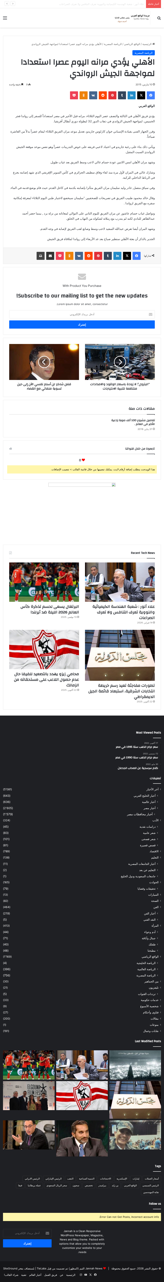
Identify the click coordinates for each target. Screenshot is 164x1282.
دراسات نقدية (148, 826)
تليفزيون (154, 987)
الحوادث (154, 882)
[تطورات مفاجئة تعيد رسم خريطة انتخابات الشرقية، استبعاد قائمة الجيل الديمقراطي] (120, 655)
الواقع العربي (130, 1185)
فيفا (20, 1185)
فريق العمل (50, 1274)
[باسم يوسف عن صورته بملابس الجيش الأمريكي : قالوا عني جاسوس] (135, 1134)
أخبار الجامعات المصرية (142, 863)
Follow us (155, 1203)
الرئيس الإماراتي (53, 1178)
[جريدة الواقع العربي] (132, 18)
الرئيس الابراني (32, 1178)
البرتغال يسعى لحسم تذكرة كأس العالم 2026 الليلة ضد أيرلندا (109, 4)
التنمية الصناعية (86, 1178)
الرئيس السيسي (150, 1185)
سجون (76, 1185)
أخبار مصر (150, 808)
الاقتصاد (154, 851)
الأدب (155, 820)
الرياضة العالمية (146, 969)
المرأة (155, 925)
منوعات (154, 1024)
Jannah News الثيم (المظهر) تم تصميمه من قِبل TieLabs (69, 1268)
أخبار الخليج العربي (145, 795)
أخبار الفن (150, 913)
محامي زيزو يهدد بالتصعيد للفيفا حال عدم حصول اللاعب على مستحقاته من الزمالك (46, 679)
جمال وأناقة (149, 938)
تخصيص (89, 1185)
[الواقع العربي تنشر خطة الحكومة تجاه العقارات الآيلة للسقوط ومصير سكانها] (29, 1134)
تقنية (23, 1274)
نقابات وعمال (151, 1031)
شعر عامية (149, 832)
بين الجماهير (151, 981)
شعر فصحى (148, 839)
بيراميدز (102, 1185)
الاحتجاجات (105, 1178)
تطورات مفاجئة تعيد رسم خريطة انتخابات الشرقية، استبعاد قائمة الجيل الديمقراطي (121, 691)
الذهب (70, 1178)
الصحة (155, 900)
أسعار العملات (152, 1178)
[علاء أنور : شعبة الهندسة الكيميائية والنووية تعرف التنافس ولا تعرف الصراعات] (120, 582)
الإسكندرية (122, 1178)
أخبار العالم (35, 1274)
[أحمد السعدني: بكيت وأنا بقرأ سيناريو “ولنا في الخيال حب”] (29, 1095)
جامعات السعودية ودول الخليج (138, 876)
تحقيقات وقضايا (147, 888)
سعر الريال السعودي (56, 1185)
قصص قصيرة (148, 845)
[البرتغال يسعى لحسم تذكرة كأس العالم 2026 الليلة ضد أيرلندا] (44, 582)
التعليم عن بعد (147, 870)
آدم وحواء (150, 932)
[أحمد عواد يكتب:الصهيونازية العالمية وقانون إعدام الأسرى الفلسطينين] (135, 1065)
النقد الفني (149, 919)
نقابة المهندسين (151, 1192)
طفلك (152, 944)
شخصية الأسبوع (149, 1006)
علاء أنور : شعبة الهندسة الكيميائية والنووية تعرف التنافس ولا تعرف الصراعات (123, 612)
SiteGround (10, 1268)
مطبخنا (152, 950)
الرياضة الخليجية (146, 963)
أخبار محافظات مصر (140, 814)
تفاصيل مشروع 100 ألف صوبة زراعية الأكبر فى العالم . (133, 422)
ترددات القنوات (147, 994)
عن (61, 1274)
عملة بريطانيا (34, 1185)
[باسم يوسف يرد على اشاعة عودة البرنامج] (82, 1138)
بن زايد (115, 1185)
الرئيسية (147, 44)
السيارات (153, 894)
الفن (156, 907)
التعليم (155, 857)
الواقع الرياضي (132, 44)
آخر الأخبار (152, 789)
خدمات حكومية (150, 1000)
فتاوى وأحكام (151, 1012)
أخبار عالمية (149, 801)
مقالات (155, 1018)
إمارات (136, 1178)
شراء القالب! (11, 1274)
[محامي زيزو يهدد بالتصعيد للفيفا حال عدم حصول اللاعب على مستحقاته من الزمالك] (44, 649)
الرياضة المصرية (113, 44)
